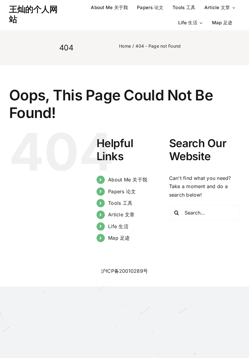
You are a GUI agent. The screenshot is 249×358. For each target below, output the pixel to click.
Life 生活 (118, 226)
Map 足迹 (119, 238)
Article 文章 (121, 214)
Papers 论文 (122, 191)
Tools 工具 (120, 203)
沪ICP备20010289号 (124, 271)
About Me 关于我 (127, 180)
